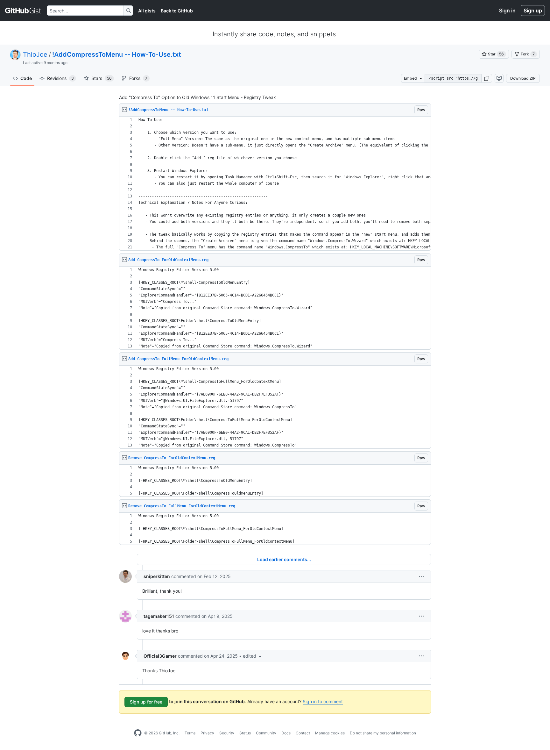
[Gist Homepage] (23, 10)
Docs (286, 733)
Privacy (207, 733)
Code (26, 78)
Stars (101, 78)
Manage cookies (330, 733)
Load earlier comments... (284, 559)
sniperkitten (157, 576)
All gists (147, 10)
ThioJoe (35, 54)
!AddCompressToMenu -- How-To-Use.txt (116, 54)
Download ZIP (523, 78)
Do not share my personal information (383, 733)
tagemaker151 (159, 616)
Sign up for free (146, 701)
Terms (190, 733)
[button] (486, 78)
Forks (138, 78)
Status (245, 733)
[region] (275, 184)
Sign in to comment (323, 701)
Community (266, 733)
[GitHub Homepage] (138, 733)
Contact (303, 733)
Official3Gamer (160, 656)
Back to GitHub (177, 10)
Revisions (60, 78)
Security (226, 733)
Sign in (507, 10)
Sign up (533, 10)
